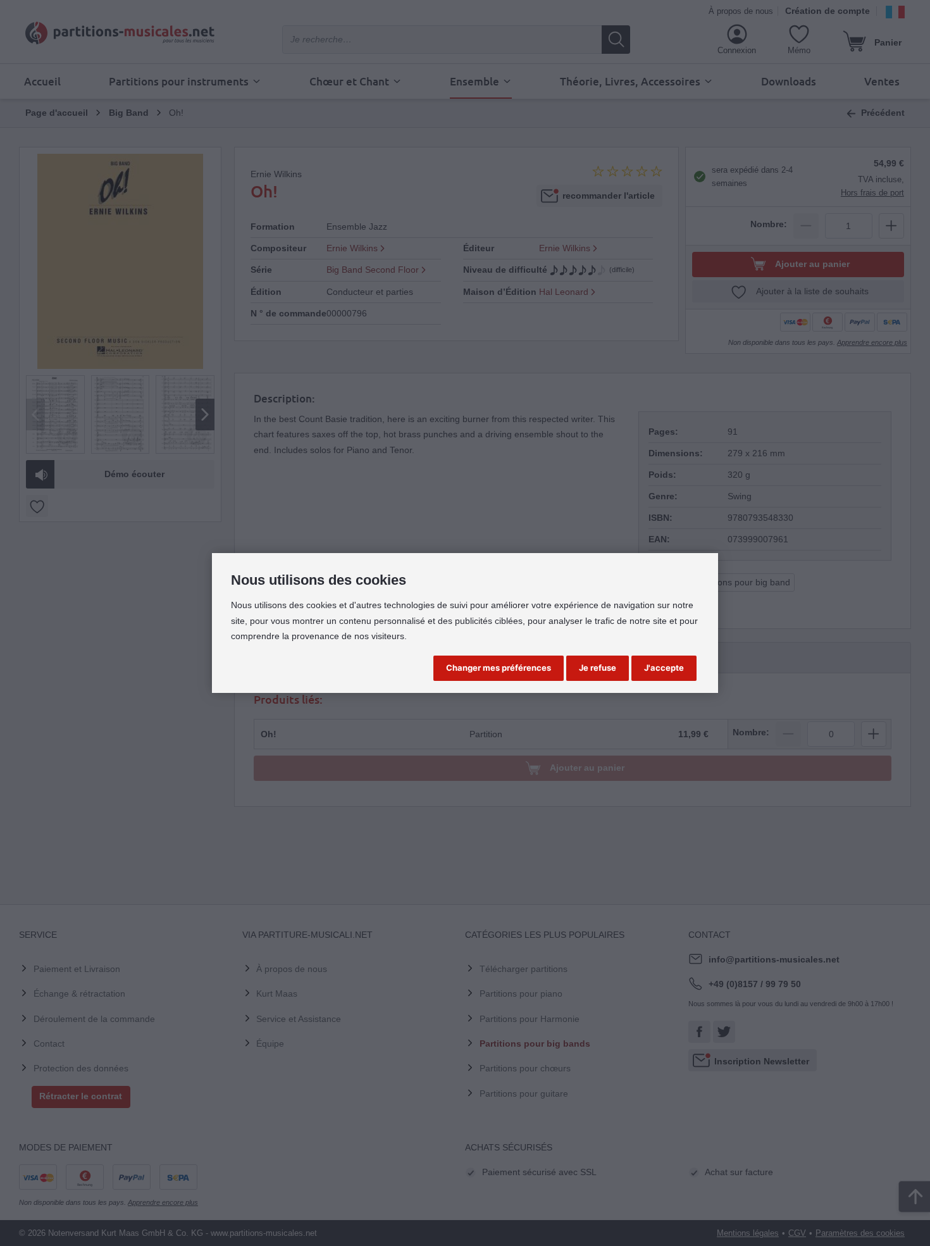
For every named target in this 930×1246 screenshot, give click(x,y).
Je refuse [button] (597, 668)
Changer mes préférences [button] (498, 668)
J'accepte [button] (664, 668)
